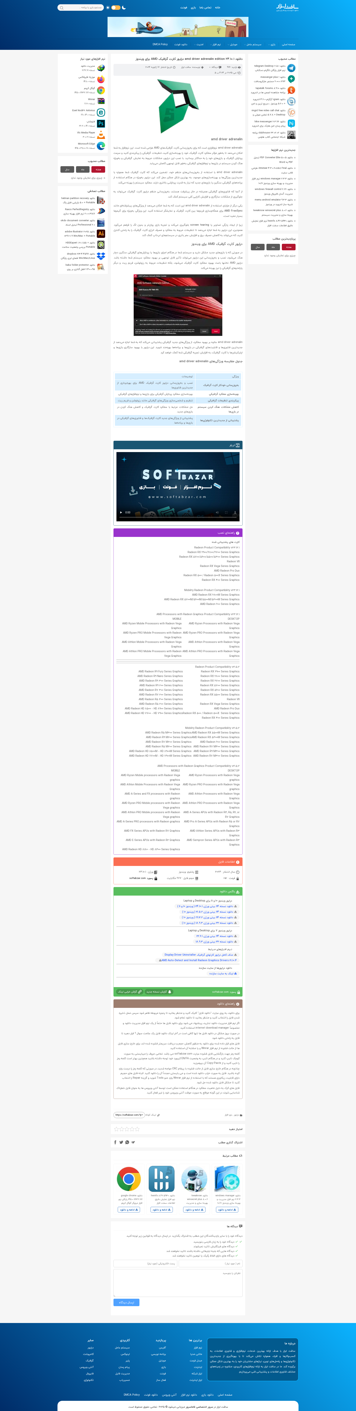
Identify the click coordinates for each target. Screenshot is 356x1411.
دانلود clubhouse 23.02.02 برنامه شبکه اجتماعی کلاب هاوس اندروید (274, 135)
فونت (183, 7)
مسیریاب (124, 1380)
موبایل (233, 44)
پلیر (128, 1360)
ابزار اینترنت (195, 1380)
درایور (236, 1115)
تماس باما (205, 7)
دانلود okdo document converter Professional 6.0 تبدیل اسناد (78, 222)
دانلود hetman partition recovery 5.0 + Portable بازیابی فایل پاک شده (83, 200)
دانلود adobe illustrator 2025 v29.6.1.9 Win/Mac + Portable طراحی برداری (84, 234)
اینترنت (198, 1367)
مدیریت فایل (122, 1373)
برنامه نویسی (158, 1354)
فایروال (90, 1373)
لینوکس (125, 1354)
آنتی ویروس (87, 1367)
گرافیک (90, 1360)
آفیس (162, 1347)
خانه (217, 7)
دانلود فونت (180, 44)
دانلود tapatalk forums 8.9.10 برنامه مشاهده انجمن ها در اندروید (268, 90)
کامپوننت (88, 1354)
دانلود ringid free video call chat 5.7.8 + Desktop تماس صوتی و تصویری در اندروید (274, 112)
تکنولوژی (89, 1380)
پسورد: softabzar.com (141, 878)
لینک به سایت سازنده (221, 973)
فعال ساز (161, 1380)
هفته (288, 247)
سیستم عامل (254, 44)
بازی (193, 7)
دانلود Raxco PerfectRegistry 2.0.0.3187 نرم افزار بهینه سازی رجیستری (84, 211)
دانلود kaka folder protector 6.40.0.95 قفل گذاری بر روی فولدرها (85, 267)
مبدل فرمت (196, 1360)
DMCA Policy (160, 44)
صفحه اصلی (288, 44)
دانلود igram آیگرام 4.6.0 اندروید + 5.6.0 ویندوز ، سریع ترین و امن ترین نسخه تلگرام (273, 101)
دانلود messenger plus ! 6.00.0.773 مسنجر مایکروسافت (269, 79)
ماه (273, 247)
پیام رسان (124, 1367)
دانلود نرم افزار (189, 1394)
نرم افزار (217, 44)
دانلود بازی (207, 1394)
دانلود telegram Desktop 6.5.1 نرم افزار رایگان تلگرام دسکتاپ (269, 68)
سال (258, 247)
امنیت (200, 44)
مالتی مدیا (196, 1354)
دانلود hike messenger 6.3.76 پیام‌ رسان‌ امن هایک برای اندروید (268, 123)
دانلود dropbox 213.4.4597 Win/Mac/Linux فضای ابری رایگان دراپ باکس (83, 256)
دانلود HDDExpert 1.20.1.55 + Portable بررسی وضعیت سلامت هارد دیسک (83, 245)
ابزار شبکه (197, 1373)
